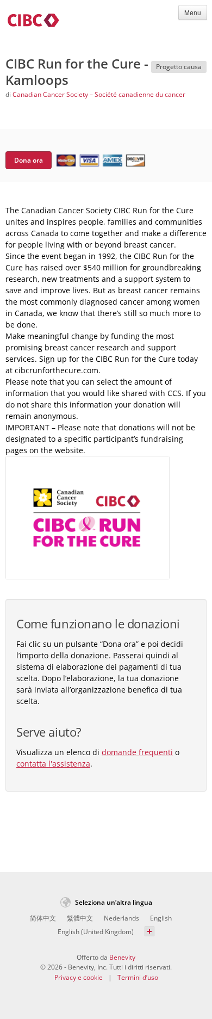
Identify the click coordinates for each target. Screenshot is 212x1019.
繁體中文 (80, 918)
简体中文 (43, 918)
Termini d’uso (137, 977)
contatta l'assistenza (53, 763)
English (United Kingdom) (96, 931)
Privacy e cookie (78, 977)
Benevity (122, 957)
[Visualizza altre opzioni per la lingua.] (149, 931)
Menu (192, 12)
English (161, 918)
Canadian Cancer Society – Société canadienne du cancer (99, 94)
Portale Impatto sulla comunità (33, 22)
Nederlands (121, 918)
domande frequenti (137, 752)
